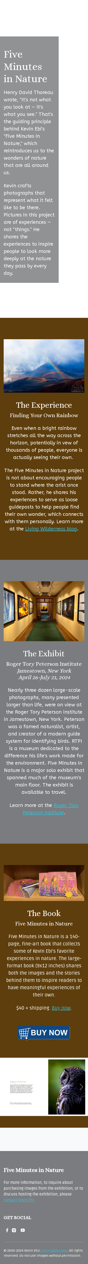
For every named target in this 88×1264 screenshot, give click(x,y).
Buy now (61, 1008)
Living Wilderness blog (51, 529)
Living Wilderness (54, 1250)
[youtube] (22, 1230)
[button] (6, 1087)
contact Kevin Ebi (19, 1200)
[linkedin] (18, 1230)
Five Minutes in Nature (34, 1170)
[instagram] (14, 1230)
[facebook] (7, 1230)
